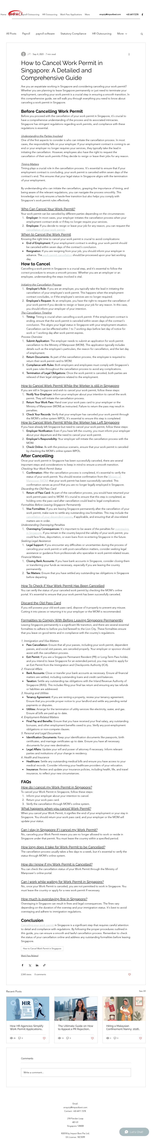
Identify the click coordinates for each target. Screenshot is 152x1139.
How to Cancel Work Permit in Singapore (42, 948)
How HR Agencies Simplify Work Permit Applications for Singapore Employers (26, 1027)
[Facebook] (142, 14)
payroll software (45, 33)
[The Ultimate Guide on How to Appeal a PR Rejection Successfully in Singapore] (75, 1009)
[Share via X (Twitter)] (29, 965)
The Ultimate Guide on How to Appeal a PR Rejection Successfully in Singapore (75, 1027)
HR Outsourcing (101, 33)
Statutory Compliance (73, 33)
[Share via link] (44, 965)
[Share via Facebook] (22, 965)
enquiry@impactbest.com (110, 14)
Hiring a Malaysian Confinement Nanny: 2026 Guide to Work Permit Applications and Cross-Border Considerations (122, 1027)
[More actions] (129, 54)
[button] (141, 34)
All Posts (11, 33)
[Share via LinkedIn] (37, 965)
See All (142, 991)
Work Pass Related (29, 955)
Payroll (26, 33)
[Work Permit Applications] (27, 1009)
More (120, 33)
